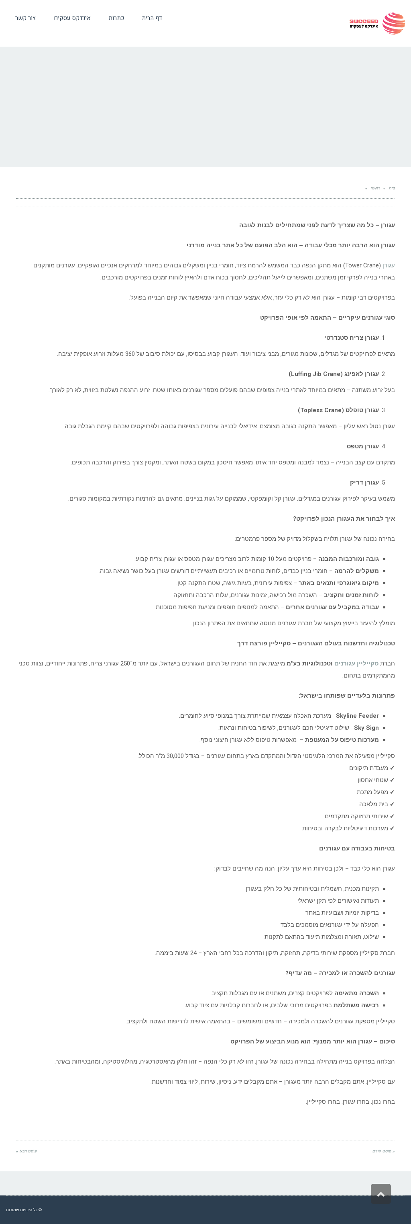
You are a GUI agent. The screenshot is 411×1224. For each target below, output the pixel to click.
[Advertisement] (205, 107)
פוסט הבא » (26, 1150)
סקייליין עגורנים (356, 663)
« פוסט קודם (383, 1150)
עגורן (389, 265)
